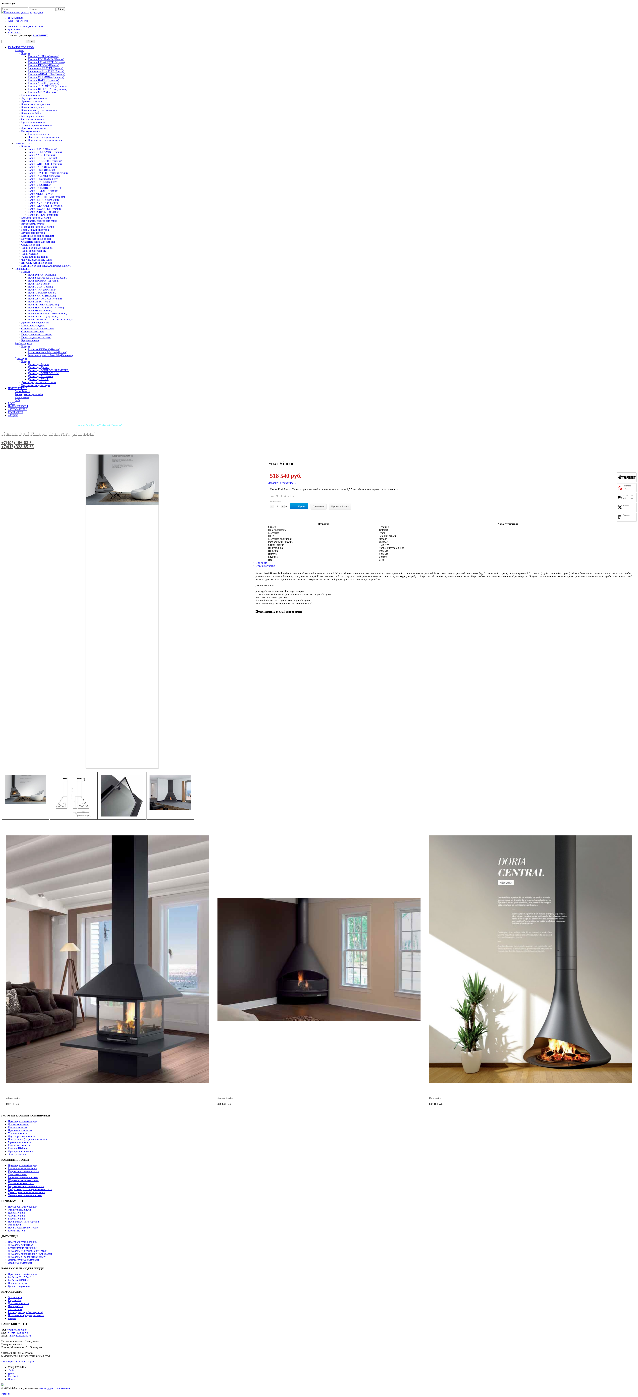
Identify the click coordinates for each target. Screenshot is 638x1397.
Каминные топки (24, 143)
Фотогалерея (15, 1309)
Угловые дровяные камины (36, 125)
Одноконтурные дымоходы (23, 1259)
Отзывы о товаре (265, 565)
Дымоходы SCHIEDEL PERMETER (48, 370)
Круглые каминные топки (36, 238)
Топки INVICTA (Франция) (43, 202)
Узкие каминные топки (34, 256)
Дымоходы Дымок (38, 367)
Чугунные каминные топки (37, 259)
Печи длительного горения (36, 334)
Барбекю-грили (23, 343)
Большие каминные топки (36, 217)
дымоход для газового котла (54, 1388)
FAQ (17, 400)
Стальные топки (30, 244)
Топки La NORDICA (40, 184)
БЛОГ (11, 403)
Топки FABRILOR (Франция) (45, 164)
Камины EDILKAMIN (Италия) (46, 59)
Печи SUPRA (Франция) (42, 274)
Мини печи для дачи (33, 325)
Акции (12, 1318)
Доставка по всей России (628, 496)
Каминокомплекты (38, 134)
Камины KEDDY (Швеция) (43, 65)
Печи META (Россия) (40, 310)
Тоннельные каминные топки (25, 1195)
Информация (22, 397)
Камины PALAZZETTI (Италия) (46, 62)
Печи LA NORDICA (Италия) (45, 298)
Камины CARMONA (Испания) (46, 77)
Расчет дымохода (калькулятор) (25, 1312)
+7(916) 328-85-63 (17, 446)
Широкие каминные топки (36, 262)
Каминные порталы (32, 107)
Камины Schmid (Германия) (43, 83)
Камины (19, 50)
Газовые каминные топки (35, 229)
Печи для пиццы (17, 1283)
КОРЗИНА (14, 32)
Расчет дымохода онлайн (29, 394)
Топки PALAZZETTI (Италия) (45, 205)
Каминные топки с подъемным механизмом (46, 265)
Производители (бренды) (22, 1121)
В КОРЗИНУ (40, 35)
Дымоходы (21, 358)
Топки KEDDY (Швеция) (42, 158)
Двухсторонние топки (33, 232)
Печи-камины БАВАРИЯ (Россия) (47, 313)
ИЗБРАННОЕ (16, 17)
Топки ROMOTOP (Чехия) (43, 190)
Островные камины (32, 119)
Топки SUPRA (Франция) (42, 149)
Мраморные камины (33, 116)
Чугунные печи (30, 340)
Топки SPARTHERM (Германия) (46, 196)
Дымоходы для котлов (20, 1244)
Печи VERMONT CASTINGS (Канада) (50, 319)
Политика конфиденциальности (26, 1315)
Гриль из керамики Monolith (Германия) (50, 355)
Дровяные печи (17, 1212)
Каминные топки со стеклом (37, 235)
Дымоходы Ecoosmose (40, 376)
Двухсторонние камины (21, 1136)
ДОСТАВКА (15, 29)
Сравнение (318, 506)
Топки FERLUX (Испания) (43, 199)
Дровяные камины (31, 101)
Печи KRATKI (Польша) (42, 295)
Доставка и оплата (18, 1303)
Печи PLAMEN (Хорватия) (43, 304)
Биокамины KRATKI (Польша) (45, 68)
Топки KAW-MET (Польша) (44, 176)
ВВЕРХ (5, 1394)
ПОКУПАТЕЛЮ (17, 388)
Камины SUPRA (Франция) (43, 56)
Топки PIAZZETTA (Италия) (44, 208)
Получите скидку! (627, 487)
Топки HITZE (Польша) (41, 170)
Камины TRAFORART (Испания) (47, 86)
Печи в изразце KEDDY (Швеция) (47, 277)
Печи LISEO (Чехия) (39, 301)
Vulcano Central (13, 1098)
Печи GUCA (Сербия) (40, 286)
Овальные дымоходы (20, 1262)
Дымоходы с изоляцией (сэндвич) (27, 1256)
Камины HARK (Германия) (43, 80)
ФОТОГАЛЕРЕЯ (17, 409)
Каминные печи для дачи (35, 104)
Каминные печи (17, 1230)
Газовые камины (30, 95)
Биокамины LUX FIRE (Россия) (46, 71)
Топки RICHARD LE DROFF (44, 187)
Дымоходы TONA (38, 379)
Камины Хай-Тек (31, 113)
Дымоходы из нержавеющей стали (27, 1250)
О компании (15, 1297)
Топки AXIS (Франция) (41, 155)
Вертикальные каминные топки (39, 220)
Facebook (13, 1376)
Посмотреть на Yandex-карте (17, 1361)
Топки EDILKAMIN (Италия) (45, 152)
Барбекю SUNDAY (19, 1280)
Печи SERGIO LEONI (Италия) (46, 307)
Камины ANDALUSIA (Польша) (46, 74)
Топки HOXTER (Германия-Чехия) (48, 173)
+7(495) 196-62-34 (17, 442)
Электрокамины (30, 131)
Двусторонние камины (34, 98)
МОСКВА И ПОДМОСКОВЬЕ (26, 26)
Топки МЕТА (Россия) (40, 193)
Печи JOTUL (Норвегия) (42, 292)
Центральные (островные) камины (27, 1139)
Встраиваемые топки (33, 223)
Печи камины (22, 268)
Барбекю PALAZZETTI (21, 1277)
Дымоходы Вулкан (38, 364)
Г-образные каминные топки (37, 226)
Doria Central (435, 1098)
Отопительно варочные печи (37, 328)
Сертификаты (22, 391)
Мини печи (14, 1224)
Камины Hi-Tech (17, 1148)
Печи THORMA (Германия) (43, 280)
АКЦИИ (13, 415)
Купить (302, 506)
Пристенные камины (33, 122)
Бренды (25, 53)
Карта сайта (14, 1300)
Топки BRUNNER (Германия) (45, 161)
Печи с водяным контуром (36, 337)
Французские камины (33, 128)
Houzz (11, 1379)
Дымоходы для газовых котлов (38, 382)
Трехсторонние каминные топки (26, 1192)
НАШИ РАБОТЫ (18, 406)
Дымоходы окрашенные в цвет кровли (30, 1253)
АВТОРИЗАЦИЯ (18, 20)
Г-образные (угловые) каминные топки (30, 1189)
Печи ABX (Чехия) (39, 283)
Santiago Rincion (225, 1098)
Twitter (11, 1370)
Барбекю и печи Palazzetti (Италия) (47, 352)
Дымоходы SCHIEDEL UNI (43, 373)
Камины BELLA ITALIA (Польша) (47, 89)
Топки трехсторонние (33, 250)
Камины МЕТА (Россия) (42, 92)
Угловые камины (17, 1133)
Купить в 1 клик (340, 506)
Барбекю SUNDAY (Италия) (44, 349)
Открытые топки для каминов (38, 241)
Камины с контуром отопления (39, 110)
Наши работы (15, 1306)
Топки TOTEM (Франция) (43, 214)
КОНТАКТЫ (15, 412)
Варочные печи (17, 1218)
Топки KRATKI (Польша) (42, 181)
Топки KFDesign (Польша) (43, 178)
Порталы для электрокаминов (45, 140)
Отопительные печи (32, 331)
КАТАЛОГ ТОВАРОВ (21, 47)
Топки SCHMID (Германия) (43, 211)
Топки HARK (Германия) (42, 167)
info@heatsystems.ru (20, 1335)
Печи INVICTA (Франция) (43, 316)
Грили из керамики (19, 1286)
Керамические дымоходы (35, 385)
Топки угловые (29, 253)
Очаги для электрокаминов (43, 137)
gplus (11, 1373)
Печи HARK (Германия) (41, 289)
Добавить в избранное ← (282, 482)
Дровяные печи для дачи (35, 322)
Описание (261, 562)
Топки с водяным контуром (37, 247)
